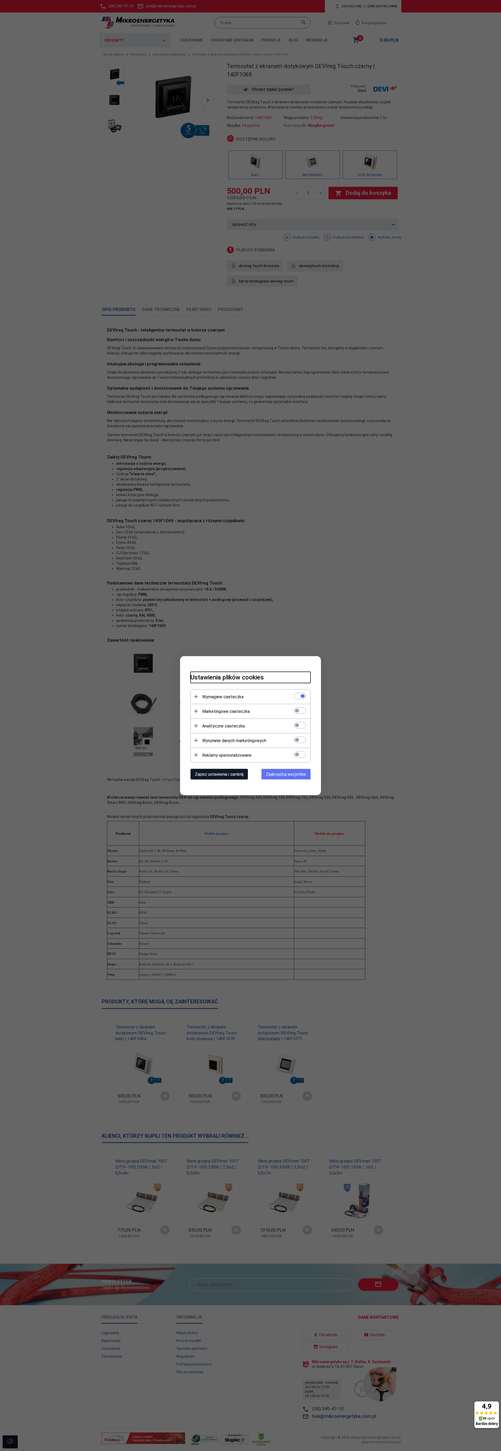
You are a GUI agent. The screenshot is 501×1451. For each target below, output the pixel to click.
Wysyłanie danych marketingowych (234, 740)
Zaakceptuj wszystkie (286, 774)
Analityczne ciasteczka (223, 725)
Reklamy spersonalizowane (227, 754)
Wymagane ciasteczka (222, 696)
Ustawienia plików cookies (227, 677)
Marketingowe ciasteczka (226, 711)
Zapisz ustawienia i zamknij (219, 774)
